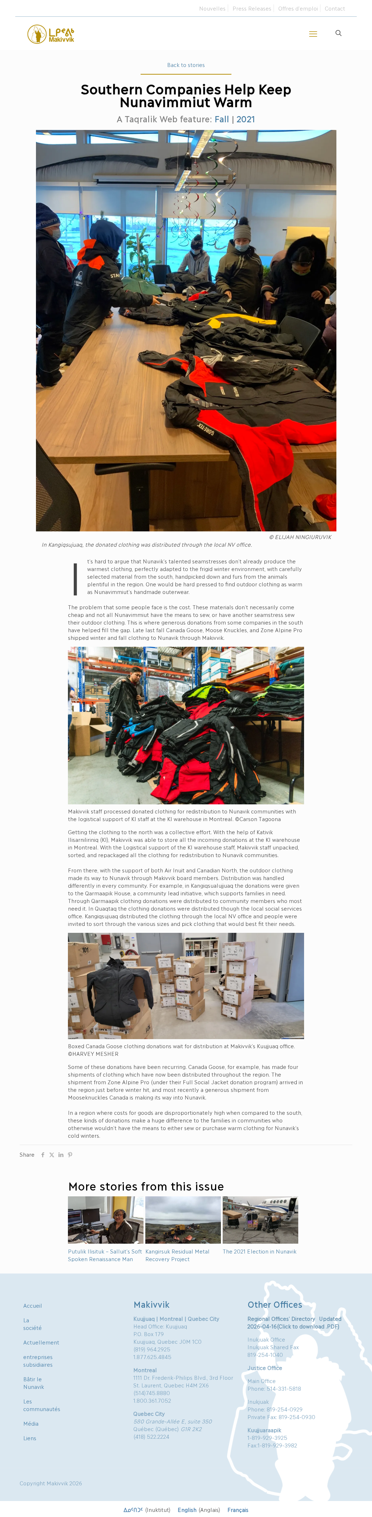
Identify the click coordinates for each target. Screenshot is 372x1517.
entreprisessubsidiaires (38, 1360)
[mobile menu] (313, 33)
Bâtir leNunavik (33, 1382)
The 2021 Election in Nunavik (259, 1251)
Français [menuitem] (237, 1509)
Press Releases (251, 8)
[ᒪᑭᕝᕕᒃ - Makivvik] (51, 33)
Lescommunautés (41, 1405)
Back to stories (186, 64)
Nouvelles (212, 8)
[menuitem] (147, 1509)
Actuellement (41, 1342)
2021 (245, 118)
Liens (29, 1437)
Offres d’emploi (298, 8)
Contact (335, 8)
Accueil (32, 1305)
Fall (221, 118)
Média (31, 1423)
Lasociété (32, 1323)
